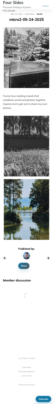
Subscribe (43, 399)
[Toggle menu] (45, 6)
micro (39, 14)
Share (24, 265)
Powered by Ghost (26, 384)
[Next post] (48, 258)
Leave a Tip (26, 375)
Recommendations (26, 371)
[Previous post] (5, 258)
